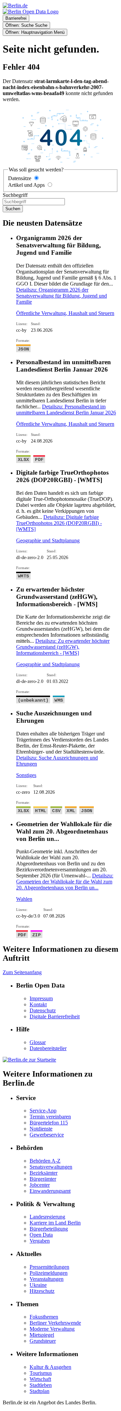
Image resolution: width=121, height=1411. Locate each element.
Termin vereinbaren (50, 1116)
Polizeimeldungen (49, 1273)
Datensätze (19, 178)
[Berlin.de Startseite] (29, 1060)
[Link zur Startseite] (30, 11)
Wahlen (24, 899)
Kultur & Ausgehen (50, 1367)
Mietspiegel (42, 1335)
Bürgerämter (43, 1179)
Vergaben (40, 1241)
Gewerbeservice (47, 1135)
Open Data (41, 1235)
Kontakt (38, 1004)
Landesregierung (47, 1217)
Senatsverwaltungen (51, 1167)
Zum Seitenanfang (22, 972)
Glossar (38, 1042)
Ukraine (38, 1285)
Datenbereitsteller (48, 1048)
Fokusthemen (44, 1317)
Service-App (43, 1110)
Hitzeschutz (42, 1291)
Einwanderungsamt (50, 1191)
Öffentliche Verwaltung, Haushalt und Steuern (65, 313)
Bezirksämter (43, 1173)
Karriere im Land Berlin (55, 1223)
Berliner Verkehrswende (55, 1323)
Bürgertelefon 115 (49, 1122)
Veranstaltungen (47, 1279)
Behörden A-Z (45, 1161)
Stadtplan (39, 1391)
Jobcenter (40, 1185)
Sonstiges (26, 775)
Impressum (41, 998)
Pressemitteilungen (49, 1267)
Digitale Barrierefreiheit (55, 1016)
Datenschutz (43, 1010)
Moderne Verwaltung (52, 1329)
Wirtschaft (40, 1379)
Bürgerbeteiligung (49, 1229)
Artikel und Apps (26, 185)
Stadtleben (41, 1385)
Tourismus (41, 1373)
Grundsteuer (43, 1341)
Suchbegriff (15, 195)
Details (61, 296)
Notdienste (41, 1128)
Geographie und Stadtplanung (48, 540)
